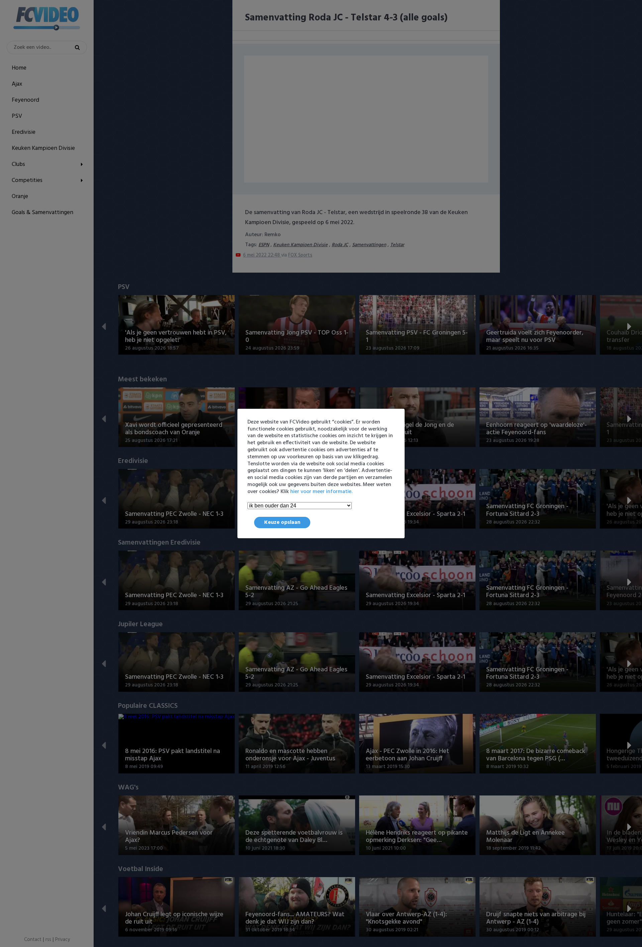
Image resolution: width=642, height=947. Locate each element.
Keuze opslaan (282, 522)
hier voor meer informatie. (321, 491)
